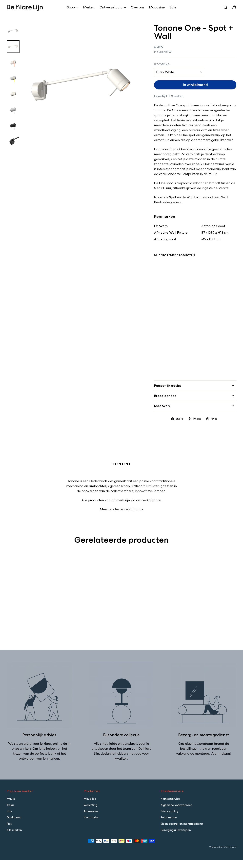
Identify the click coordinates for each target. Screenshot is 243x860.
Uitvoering (162, 64)
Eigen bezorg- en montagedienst (182, 824)
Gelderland (14, 817)
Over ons (137, 7)
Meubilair (90, 799)
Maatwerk (162, 406)
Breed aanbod (165, 396)
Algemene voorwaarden (176, 805)
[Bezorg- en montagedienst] (203, 695)
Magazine (157, 7)
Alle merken (14, 830)
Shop (71, 7)
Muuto (11, 799)
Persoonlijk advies (167, 386)
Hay (9, 811)
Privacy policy (169, 811)
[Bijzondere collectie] (121, 695)
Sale (173, 7)
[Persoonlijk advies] (39, 695)
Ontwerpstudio (111, 7)
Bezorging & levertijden (176, 830)
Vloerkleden (91, 817)
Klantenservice (170, 799)
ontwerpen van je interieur (39, 758)
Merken (89, 7)
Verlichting (90, 805)
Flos (9, 824)
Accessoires (91, 811)
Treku (10, 805)
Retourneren (169, 817)
